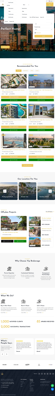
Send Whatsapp (14, 100)
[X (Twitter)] (42, 374)
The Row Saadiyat (46, 218)
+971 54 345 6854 (49, 4)
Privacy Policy (51, 394)
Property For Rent (32, 386)
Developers (32, 390)
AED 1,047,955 (41, 97)
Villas (9, 11)
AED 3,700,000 (14, 97)
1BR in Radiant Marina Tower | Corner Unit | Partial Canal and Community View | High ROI (13, 120)
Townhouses (10, 14)
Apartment (25, 70)
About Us (42, 17)
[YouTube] (45, 374)
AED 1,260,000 (13, 127)
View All (18, 70)
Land (37, 70)
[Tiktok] (53, 374)
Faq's (21, 384)
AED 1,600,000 (14, 238)
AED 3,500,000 (41, 157)
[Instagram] (47, 374)
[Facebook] (39, 374)
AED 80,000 (14, 157)
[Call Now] (52, 389)
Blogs (22, 386)
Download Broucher (8, 241)
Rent (24, 4)
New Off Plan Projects (34, 17)
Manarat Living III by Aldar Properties (47, 228)
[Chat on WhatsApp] (52, 385)
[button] (4, 191)
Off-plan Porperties (31, 388)
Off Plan (8, 5)
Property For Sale (32, 383)
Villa (32, 70)
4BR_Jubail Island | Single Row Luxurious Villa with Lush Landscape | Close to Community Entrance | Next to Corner (41, 120)
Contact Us (11, 21)
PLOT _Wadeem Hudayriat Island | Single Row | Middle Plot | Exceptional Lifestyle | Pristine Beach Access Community (40, 150)
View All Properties (27, 165)
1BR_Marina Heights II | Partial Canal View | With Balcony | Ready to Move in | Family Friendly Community (13, 150)
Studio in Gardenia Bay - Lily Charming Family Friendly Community (41, 90)
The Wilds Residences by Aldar (10, 232)
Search (43, 36)
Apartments (10, 8)
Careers (6, 21)
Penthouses (10, 2)
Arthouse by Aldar (46, 239)
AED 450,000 (41, 127)
